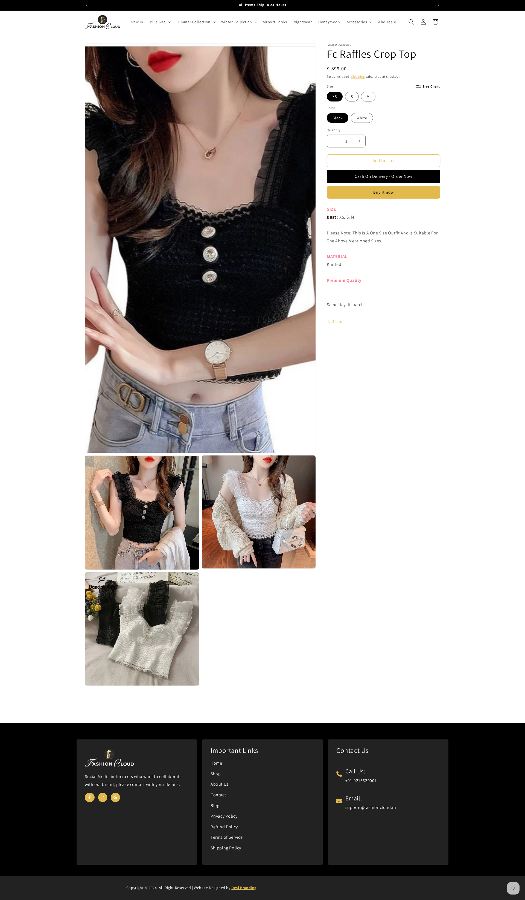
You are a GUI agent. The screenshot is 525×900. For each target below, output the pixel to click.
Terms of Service (227, 837)
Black (337, 117)
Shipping (358, 76)
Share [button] (337, 321)
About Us (220, 784)
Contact (218, 795)
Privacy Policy (224, 816)
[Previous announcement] (87, 5)
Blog (215, 805)
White (362, 117)
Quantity (333, 130)
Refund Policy (224, 827)
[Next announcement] (438, 5)
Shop (216, 774)
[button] (160, 22)
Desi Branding (243, 887)
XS (334, 96)
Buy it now (383, 192)
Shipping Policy (226, 848)
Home (216, 763)
